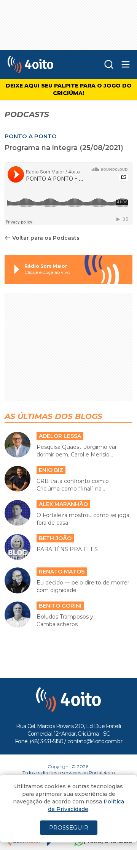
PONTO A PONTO (31, 158)
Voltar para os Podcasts (46, 260)
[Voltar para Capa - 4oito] (42, 87)
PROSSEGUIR (68, 827)
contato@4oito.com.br (94, 764)
